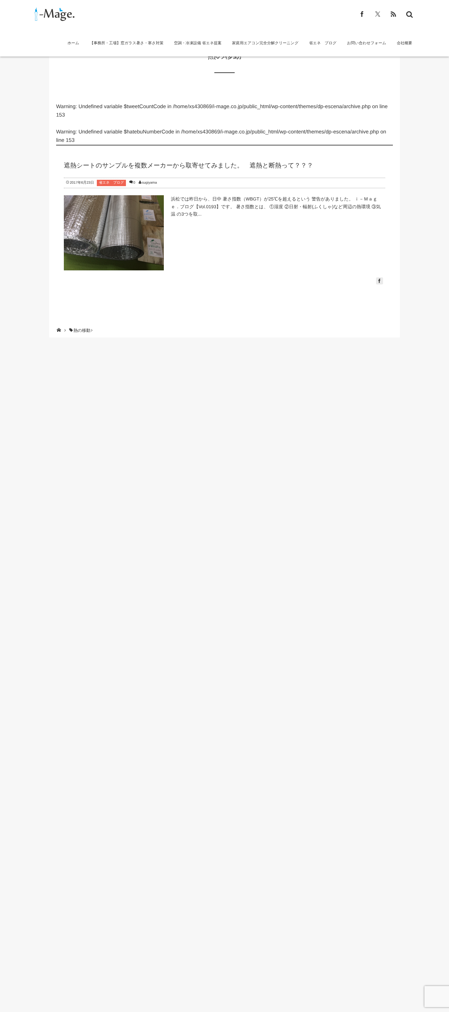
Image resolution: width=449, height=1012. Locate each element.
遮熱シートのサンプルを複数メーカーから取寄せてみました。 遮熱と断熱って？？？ (188, 165)
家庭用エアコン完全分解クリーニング (265, 43)
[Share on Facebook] (362, 14)
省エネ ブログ (322, 43)
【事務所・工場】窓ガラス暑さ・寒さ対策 (126, 43)
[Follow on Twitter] (378, 14)
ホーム (73, 43)
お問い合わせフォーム (366, 43)
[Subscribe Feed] (393, 14)
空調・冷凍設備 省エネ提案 (198, 43)
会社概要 (404, 43)
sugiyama (149, 183)
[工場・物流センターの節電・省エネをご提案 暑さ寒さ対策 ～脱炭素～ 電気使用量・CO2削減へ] (53, 14)
